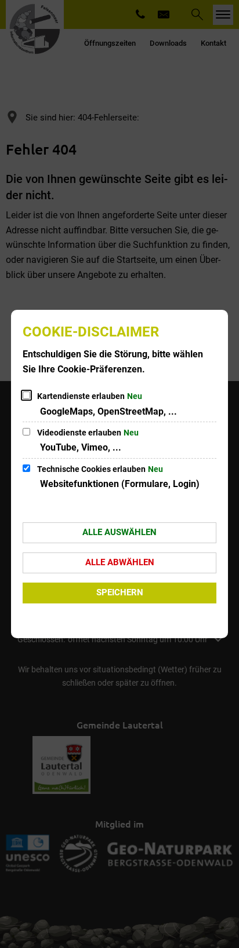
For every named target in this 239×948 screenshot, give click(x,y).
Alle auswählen (119, 532)
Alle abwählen (119, 562)
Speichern (119, 592)
